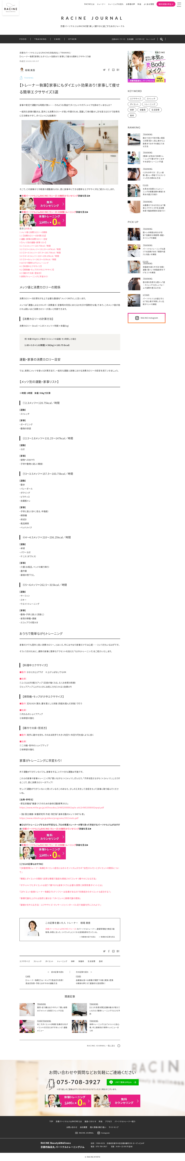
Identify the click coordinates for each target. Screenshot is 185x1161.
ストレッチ (38, 961)
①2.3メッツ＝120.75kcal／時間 (35, 245)
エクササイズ (139, 39)
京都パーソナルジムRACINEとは (69, 1121)
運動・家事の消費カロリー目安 (33, 239)
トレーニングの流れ (116, 4)
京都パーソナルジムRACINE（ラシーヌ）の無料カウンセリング (50, 195)
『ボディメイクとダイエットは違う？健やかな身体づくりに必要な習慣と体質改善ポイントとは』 (61, 885)
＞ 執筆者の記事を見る (107, 937)
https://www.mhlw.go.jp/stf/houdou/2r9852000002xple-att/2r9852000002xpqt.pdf (62, 807)
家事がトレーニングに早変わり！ (34, 276)
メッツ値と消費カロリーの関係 (33, 232)
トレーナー (101, 4)
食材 (101, 961)
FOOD (23, 39)
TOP (51, 1121)
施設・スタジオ (90, 1121)
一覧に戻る (101, 1045)
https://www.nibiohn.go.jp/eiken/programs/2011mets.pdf (49, 818)
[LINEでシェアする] (113, 69)
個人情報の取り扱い (98, 1127)
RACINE (92, 18)
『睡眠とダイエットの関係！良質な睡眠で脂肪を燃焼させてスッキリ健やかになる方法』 (58, 878)
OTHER (72, 39)
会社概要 (83, 1127)
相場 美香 (30, 70)
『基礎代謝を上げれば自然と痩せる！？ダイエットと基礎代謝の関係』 (50, 898)
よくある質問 (149, 4)
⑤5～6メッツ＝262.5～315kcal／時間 (38, 259)
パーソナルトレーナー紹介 (125, 1121)
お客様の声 (130, 4)
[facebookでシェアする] (109, 69)
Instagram (105, 1133)
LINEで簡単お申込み (123, 1082)
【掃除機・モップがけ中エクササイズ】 (37, 269)
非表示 (28, 228)
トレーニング (150, 39)
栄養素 (81, 961)
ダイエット (49, 961)
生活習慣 (130, 39)
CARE (57, 39)
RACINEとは (89, 4)
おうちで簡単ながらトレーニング (34, 262)
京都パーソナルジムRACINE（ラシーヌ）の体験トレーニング (49, 211)
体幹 (73, 961)
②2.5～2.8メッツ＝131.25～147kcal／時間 (40, 249)
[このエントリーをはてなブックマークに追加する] (118, 69)
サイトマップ (114, 1127)
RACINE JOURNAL (86, 1133)
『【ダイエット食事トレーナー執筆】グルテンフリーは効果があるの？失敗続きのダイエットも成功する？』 (65, 891)
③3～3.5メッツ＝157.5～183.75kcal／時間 (40, 252)
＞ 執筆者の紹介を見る (87, 937)
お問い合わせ (71, 1127)
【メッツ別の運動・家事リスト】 (33, 242)
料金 (139, 4)
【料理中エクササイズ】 (31, 266)
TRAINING (40, 39)
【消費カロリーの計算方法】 (33, 235)
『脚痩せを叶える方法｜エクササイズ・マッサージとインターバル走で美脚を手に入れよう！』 (60, 904)
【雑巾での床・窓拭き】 (30, 273)
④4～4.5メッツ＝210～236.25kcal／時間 (39, 256)
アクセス (108, 1121)
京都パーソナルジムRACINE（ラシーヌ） (61, 929)
